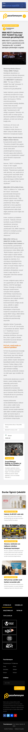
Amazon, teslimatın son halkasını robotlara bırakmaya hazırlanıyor (12, 546)
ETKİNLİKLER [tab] (7, 605)
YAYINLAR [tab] (19, 610)
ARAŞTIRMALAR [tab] (8, 610)
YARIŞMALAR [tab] (19, 605)
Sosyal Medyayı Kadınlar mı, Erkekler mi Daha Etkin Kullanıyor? (13, 463)
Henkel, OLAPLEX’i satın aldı (13, 514)
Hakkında (15, 663)
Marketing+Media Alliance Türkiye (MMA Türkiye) (13, 425)
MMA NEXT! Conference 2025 (11, 429)
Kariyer (5, 672)
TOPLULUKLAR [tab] (7, 615)
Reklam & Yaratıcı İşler (10, 25)
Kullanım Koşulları (19, 729)
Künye (14, 666)
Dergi (4, 666)
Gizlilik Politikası (8, 729)
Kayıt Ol (20, 688)
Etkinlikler (5, 669)
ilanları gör (7, 438)
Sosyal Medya (9, 458)
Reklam (15, 669)
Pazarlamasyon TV (8, 663)
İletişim (15, 672)
